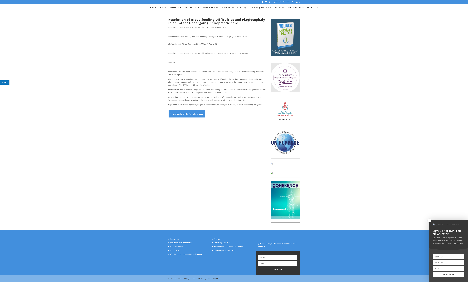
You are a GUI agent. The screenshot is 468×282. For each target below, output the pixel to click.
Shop (197, 8)
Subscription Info (176, 246)
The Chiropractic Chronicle (224, 250)
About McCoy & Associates (181, 243)
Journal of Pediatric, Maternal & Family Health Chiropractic (191, 27)
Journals (163, 8)
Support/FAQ (175, 250)
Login (309, 8)
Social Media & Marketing (234, 8)
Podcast (188, 8)
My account (277, 2)
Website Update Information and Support (186, 254)
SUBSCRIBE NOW (211, 8)
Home (153, 8)
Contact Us (279, 8)
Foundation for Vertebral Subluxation (228, 246)
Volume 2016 (220, 27)
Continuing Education (260, 8)
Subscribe (286, 2)
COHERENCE (175, 8)
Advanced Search (296, 8)
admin (215, 278)
